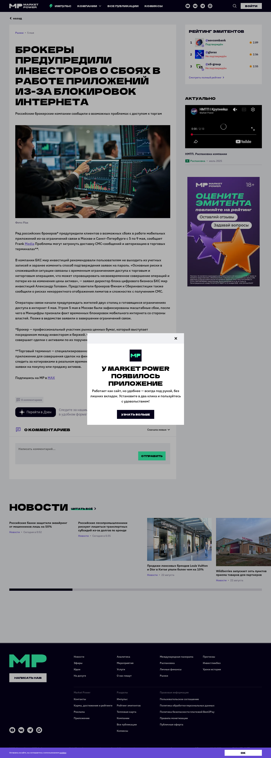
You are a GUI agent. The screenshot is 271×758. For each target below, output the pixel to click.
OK (243, 753)
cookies (63, 752)
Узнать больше (135, 414)
